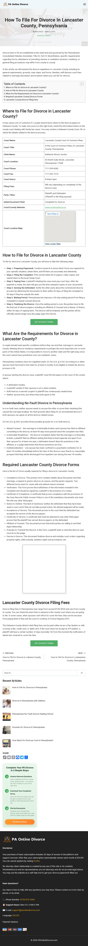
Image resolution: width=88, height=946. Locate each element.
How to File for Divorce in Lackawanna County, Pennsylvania (68, 657)
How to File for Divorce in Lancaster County (25, 90)
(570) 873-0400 (27, 899)
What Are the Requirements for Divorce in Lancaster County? (32, 93)
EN (13, 915)
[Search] (81, 673)
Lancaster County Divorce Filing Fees (22, 100)
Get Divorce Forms (44, 322)
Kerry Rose (39, 32)
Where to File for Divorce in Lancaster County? (26, 87)
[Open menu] (84, 4)
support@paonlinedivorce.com (26, 910)
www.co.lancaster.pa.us (55, 207)
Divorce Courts (44, 35)
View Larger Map (53, 244)
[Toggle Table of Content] (80, 84)
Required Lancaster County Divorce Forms (24, 96)
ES (18, 915)
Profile (36, 861)
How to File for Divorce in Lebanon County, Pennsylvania (22, 657)
